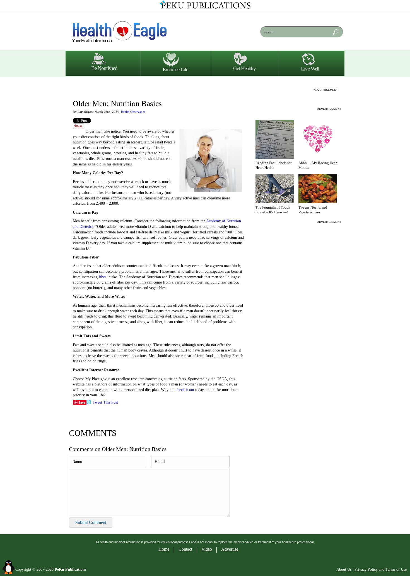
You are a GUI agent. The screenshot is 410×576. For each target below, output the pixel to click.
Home (163, 549)
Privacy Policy (366, 569)
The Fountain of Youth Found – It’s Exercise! (272, 209)
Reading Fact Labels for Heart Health (273, 165)
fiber (102, 277)
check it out (184, 390)
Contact (185, 549)
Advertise (229, 549)
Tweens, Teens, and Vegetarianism (312, 209)
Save (81, 402)
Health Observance (133, 111)
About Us (343, 569)
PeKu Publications (70, 569)
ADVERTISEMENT (326, 89)
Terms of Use (396, 569)
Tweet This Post (105, 402)
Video (206, 549)
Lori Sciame (86, 111)
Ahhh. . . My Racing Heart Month (318, 165)
